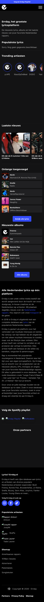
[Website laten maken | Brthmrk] (22, 447)
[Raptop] (22, 452)
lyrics (25, 322)
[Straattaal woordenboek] (22, 438)
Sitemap (29, 596)
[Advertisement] (22, 101)
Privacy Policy (17, 596)
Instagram (34, 313)
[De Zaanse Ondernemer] (22, 443)
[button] (40, 7)
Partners (6, 596)
